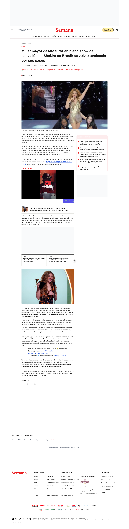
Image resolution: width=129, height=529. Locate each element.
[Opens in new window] (16, 519)
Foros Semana (51, 479)
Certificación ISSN (66, 492)
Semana (24, 43)
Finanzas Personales (53, 482)
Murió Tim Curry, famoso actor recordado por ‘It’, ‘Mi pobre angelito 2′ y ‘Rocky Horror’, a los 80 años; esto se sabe (59, 260)
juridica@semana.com (86, 486)
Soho (35, 489)
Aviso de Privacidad (18, 522)
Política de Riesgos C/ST (67, 485)
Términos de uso (65, 476)
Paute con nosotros (106, 489)
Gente (29, 43)
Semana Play (37, 476)
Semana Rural (51, 485)
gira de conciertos (40, 384)
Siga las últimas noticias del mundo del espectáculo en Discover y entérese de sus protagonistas (53, 69)
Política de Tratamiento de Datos (70, 479)
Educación (50, 476)
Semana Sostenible (52, 495)
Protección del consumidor (87, 476)
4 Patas (36, 495)
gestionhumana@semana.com (88, 493)
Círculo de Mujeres (52, 492)
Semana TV (37, 479)
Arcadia (36, 485)
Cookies (103, 492)
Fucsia (35, 492)
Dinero (35, 482)
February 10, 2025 (59, 356)
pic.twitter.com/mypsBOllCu (38, 353)
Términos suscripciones (67, 482)
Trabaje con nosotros (107, 486)
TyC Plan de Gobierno (67, 495)
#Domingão (49, 351)
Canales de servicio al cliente (109, 483)
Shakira (24, 384)
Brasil (31, 384)
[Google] (13, 519)
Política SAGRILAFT (66, 489)
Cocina (49, 489)
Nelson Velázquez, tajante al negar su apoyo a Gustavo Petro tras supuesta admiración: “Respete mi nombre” (34, 260)
